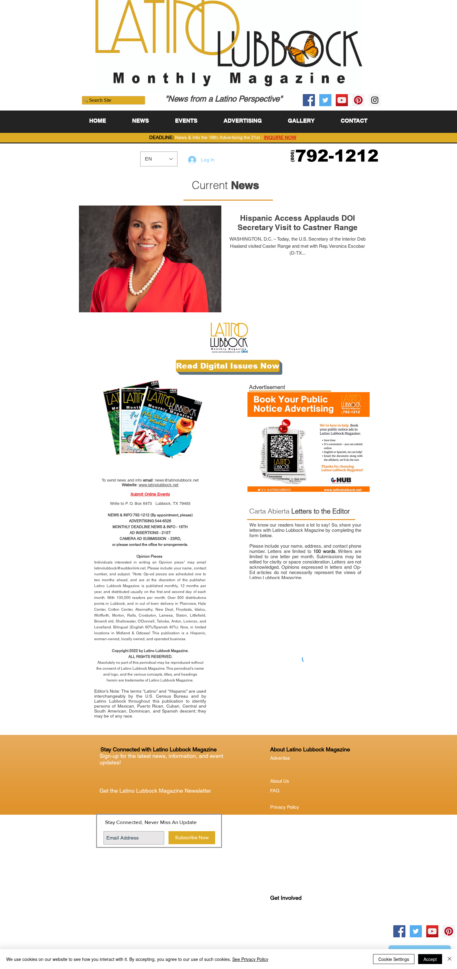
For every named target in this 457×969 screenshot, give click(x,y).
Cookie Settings (393, 959)
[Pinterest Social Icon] (358, 100)
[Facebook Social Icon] (309, 100)
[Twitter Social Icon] (325, 100)
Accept (430, 959)
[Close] (449, 959)
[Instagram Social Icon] (375, 100)
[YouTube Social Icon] (342, 100)
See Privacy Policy (250, 959)
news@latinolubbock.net (177, 480)
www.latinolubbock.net (158, 484)
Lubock (291, 923)
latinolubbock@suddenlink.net (119, 568)
